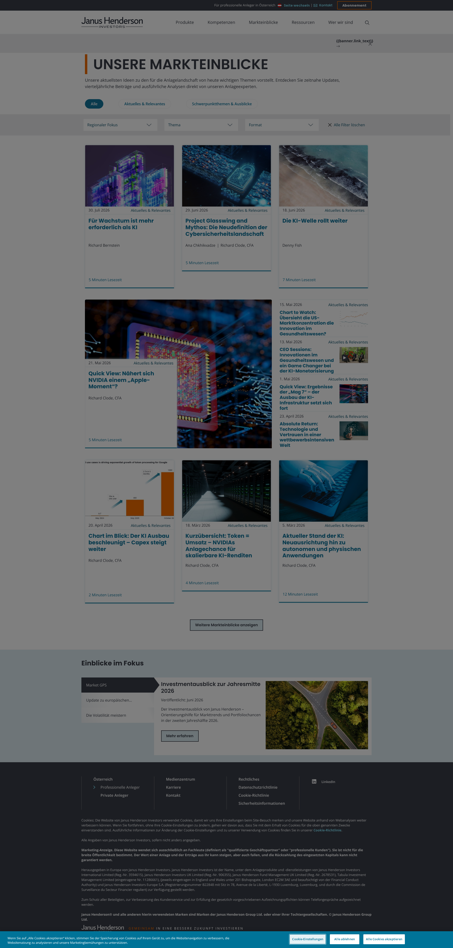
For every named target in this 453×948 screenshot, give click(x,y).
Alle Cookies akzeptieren (384, 939)
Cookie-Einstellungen (307, 939)
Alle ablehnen (344, 939)
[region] (226, 939)
